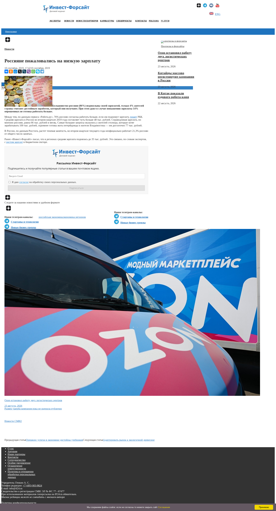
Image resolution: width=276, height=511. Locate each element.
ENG (217, 14)
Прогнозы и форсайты (172, 46)
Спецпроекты (124, 21)
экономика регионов (74, 217)
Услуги (165, 21)
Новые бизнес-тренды (133, 222)
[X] (20, 71)
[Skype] (38, 71)
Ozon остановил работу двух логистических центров (175, 56)
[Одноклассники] (11, 71)
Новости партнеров (87, 21)
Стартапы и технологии (134, 217)
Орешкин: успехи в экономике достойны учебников (54, 440)
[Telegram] (42, 71)
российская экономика (51, 217)
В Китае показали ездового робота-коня (173, 95)
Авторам (12, 451)
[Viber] (29, 71)
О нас (11, 448)
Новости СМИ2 (13, 421)
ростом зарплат (14, 142)
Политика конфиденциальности (18, 502)
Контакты (141, 21)
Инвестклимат (11, 31)
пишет (133, 117)
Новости (69, 21)
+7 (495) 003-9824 (32, 485)
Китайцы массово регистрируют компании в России (176, 76)
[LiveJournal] (24, 71)
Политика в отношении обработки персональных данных (21, 474)
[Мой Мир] (15, 71)
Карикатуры (107, 21)
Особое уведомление (19, 463)
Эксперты (55, 21)
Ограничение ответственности (17, 467)
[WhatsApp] (33, 71)
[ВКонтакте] (6, 71)
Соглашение (164, 507)
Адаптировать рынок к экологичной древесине (129, 440)
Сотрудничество (17, 460)
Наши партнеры (16, 454)
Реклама (154, 21)
